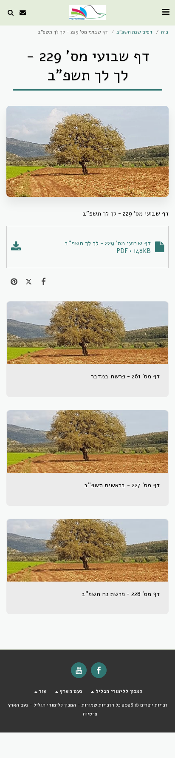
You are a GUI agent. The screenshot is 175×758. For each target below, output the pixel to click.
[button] (165, 12)
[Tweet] (28, 281)
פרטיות (90, 713)
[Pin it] (13, 281)
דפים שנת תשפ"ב (134, 31)
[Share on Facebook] (43, 281)
